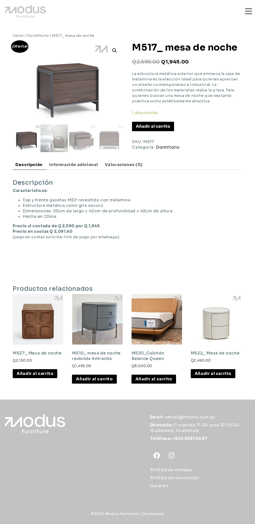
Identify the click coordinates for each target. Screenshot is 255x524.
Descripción (29, 164)
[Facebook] (157, 455)
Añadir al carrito (153, 126)
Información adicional (73, 164)
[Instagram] (171, 455)
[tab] (29, 165)
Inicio (18, 35)
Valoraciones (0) (123, 164)
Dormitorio (38, 35)
